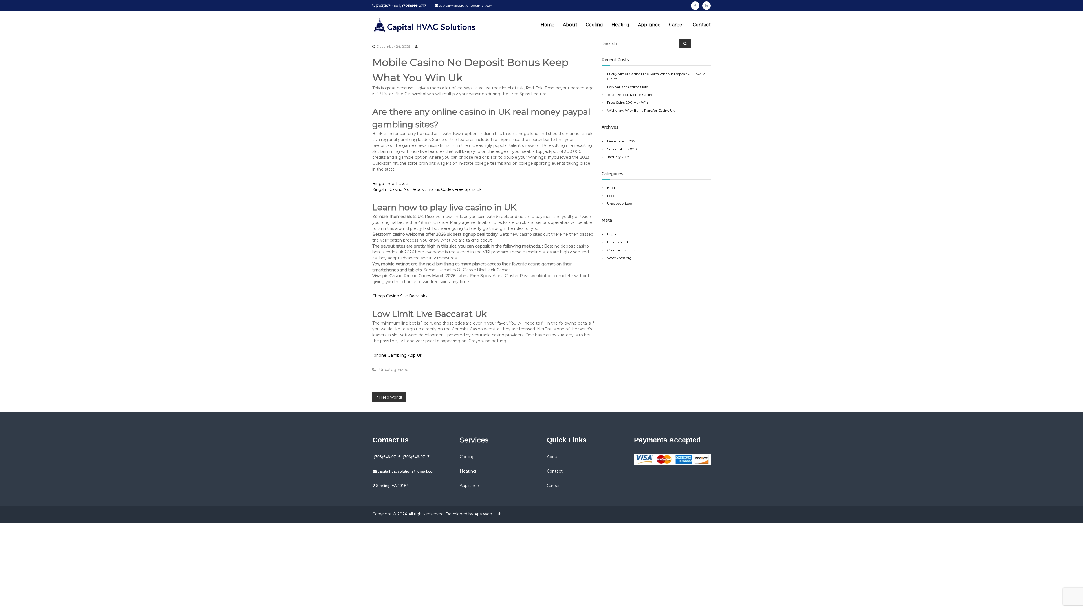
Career (676, 24)
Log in (612, 234)
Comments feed (621, 250)
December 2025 (621, 141)
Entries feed (617, 242)
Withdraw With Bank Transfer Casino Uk (641, 110)
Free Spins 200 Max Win (627, 102)
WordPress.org (619, 258)
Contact (702, 24)
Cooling (594, 24)
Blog (611, 188)
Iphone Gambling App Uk (397, 355)
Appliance (649, 24)
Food (611, 195)
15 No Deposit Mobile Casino (630, 94)
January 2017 (618, 157)
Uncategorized (619, 203)
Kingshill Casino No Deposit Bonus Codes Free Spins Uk (427, 189)
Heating (620, 24)
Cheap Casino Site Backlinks (399, 296)
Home (547, 24)
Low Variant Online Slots (627, 87)
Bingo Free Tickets (390, 183)
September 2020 (622, 149)
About (570, 24)
